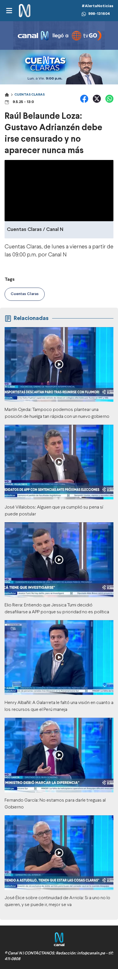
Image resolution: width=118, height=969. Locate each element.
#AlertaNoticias (97, 6)
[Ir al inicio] (24, 10)
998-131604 (99, 14)
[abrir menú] (9, 10)
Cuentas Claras (29, 94)
